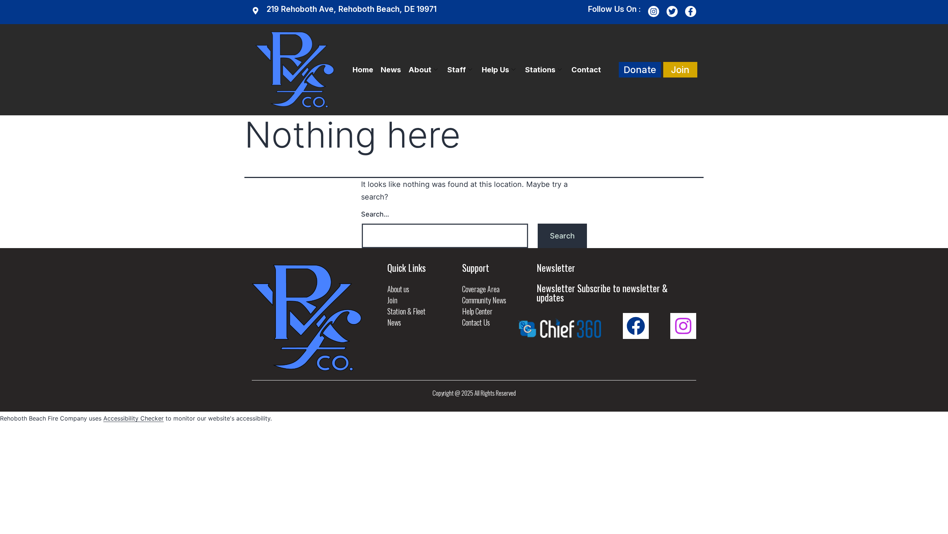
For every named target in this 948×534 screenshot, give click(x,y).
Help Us (495, 69)
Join (392, 300)
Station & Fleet (406, 311)
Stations (540, 69)
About (419, 69)
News (391, 69)
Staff (456, 69)
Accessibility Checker (133, 418)
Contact (586, 69)
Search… (375, 214)
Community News (484, 300)
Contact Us (476, 322)
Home (363, 69)
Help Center (477, 311)
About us (398, 288)
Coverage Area (481, 288)
